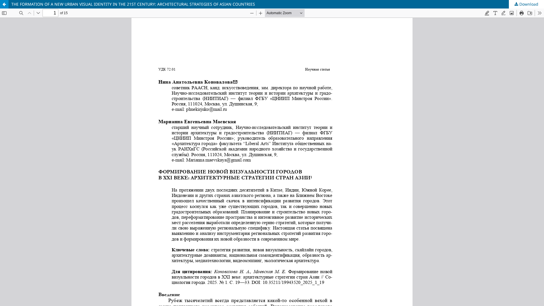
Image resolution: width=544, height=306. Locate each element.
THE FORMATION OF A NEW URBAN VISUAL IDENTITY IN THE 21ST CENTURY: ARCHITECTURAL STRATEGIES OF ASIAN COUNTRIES (133, 4)
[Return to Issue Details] (4, 4)
